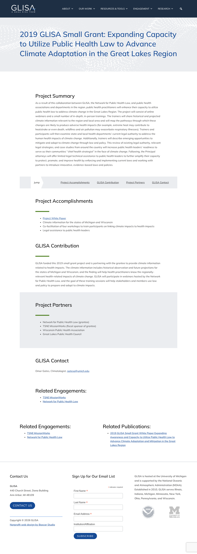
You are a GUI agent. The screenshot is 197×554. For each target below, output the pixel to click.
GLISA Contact (160, 182)
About (66, 8)
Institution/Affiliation (84, 524)
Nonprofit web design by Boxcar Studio (32, 524)
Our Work (85, 8)
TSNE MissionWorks (54, 397)
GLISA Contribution (108, 182)
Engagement (141, 8)
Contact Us (22, 505)
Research (164, 8)
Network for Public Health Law (60, 401)
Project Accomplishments (75, 182)
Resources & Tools (113, 8)
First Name (81, 491)
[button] (181, 9)
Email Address (83, 514)
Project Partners (135, 182)
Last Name (81, 502)
